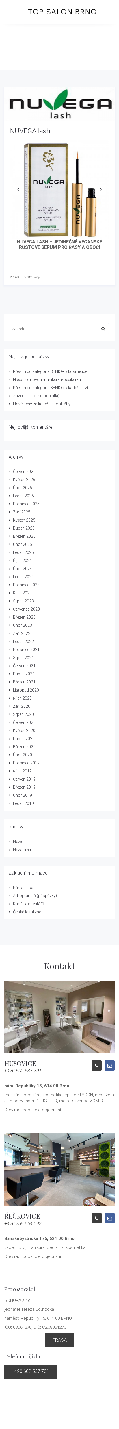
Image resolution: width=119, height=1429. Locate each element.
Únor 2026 (22, 487)
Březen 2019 (24, 787)
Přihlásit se (23, 887)
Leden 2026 (23, 495)
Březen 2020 (24, 746)
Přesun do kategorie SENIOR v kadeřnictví (50, 387)
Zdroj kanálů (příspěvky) (35, 895)
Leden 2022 (23, 641)
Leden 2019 (23, 803)
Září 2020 (21, 706)
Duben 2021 (24, 674)
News (14, 276)
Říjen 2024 (22, 560)
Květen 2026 (24, 479)
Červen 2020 (24, 722)
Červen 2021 (24, 665)
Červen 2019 (24, 779)
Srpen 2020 (23, 714)
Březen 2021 (24, 682)
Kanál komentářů (28, 903)
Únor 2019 (22, 795)
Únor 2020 (22, 755)
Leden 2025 (23, 552)
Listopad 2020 (26, 690)
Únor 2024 (22, 568)
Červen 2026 (24, 471)
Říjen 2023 (22, 593)
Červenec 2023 (26, 609)
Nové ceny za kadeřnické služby (41, 404)
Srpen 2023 (23, 601)
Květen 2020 (24, 730)
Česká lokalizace (28, 911)
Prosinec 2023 (26, 585)
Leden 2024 (23, 576)
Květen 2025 (24, 520)
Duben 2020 (24, 738)
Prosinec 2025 (26, 504)
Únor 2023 (22, 625)
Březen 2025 (24, 536)
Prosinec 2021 (26, 649)
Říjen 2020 (22, 698)
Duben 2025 (24, 528)
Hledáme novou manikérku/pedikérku (47, 379)
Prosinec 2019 (26, 763)
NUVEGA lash (30, 131)
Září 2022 (21, 633)
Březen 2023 (24, 617)
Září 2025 (21, 512)
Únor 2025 (22, 544)
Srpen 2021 (23, 657)
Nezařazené (23, 849)
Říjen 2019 (22, 771)
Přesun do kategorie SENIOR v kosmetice (50, 371)
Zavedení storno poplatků (36, 395)
